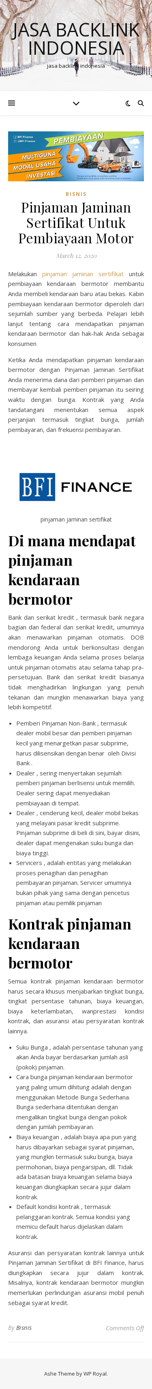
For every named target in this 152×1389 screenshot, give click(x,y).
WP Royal (95, 1373)
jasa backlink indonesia (76, 38)
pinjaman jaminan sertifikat (83, 274)
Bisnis (24, 1327)
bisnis (76, 194)
